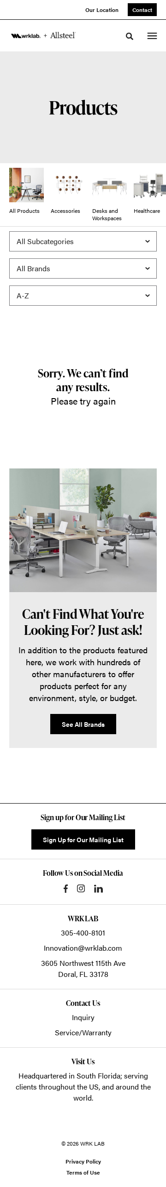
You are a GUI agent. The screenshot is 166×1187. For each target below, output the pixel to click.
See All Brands (83, 724)
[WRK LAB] (43, 35)
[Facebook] (66, 889)
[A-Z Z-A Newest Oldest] (83, 295)
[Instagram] (81, 888)
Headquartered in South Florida (69, 1075)
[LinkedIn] (98, 889)
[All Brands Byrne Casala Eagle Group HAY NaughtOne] (83, 268)
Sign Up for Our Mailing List (83, 839)
